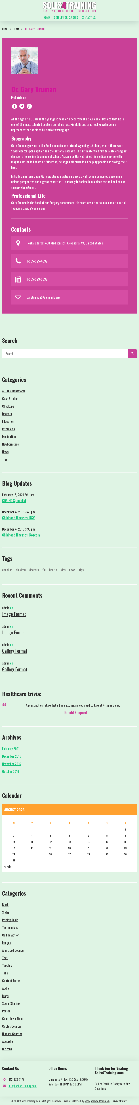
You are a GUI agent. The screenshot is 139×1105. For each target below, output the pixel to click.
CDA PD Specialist (14, 500)
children (21, 569)
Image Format (14, 613)
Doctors (7, 413)
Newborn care (10, 444)
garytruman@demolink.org (43, 297)
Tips (4, 459)
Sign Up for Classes (65, 17)
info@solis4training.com (23, 1086)
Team (16, 29)
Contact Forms (11, 980)
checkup (7, 569)
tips (81, 569)
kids (63, 569)
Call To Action (10, 935)
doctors (34, 569)
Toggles (7, 965)
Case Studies (10, 398)
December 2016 (11, 756)
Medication (9, 436)
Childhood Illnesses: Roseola (21, 535)
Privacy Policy (119, 1101)
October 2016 (10, 771)
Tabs (5, 973)
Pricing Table (10, 919)
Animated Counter (13, 950)
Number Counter (12, 1033)
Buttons (7, 1049)
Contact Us (88, 17)
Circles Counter (11, 1026)
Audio (5, 988)
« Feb (7, 866)
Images (6, 942)
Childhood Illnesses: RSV (18, 518)
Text (5, 957)
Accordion (8, 1041)
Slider (5, 912)
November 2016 (11, 763)
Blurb (5, 904)
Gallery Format (14, 650)
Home (46, 17)
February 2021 (11, 748)
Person (6, 1011)
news (72, 569)
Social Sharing (11, 1003)
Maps (5, 995)
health (53, 569)
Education (8, 421)
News (5, 451)
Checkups (8, 406)
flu (44, 569)
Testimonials (10, 927)
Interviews (8, 429)
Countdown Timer (13, 1018)
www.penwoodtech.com (97, 1101)
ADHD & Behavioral (13, 391)
